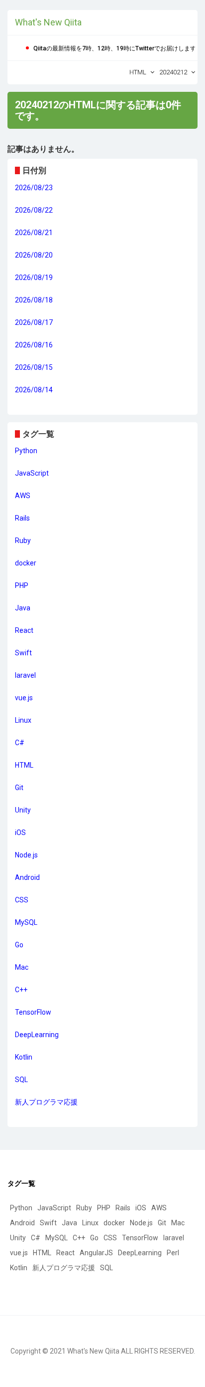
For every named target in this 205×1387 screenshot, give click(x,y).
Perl (173, 1253)
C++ (21, 990)
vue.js (24, 698)
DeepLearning (37, 1035)
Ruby (23, 541)
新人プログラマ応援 (46, 1102)
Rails (22, 518)
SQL (21, 1080)
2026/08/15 (34, 367)
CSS (21, 900)
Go (19, 945)
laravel (25, 675)
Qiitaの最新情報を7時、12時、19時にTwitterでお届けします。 (117, 48)
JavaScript (32, 473)
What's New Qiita (48, 22)
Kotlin (23, 1057)
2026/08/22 (34, 210)
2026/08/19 (34, 277)
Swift (23, 653)
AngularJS (96, 1253)
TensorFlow (33, 1012)
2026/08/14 (34, 390)
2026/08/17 (34, 322)
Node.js (26, 855)
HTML (24, 765)
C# (19, 743)
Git (19, 788)
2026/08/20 (34, 255)
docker (25, 563)
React (24, 630)
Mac (21, 967)
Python (26, 451)
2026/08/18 (34, 300)
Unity (23, 810)
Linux (23, 720)
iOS (20, 832)
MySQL (26, 922)
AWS (22, 496)
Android (27, 877)
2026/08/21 (34, 233)
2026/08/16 (34, 345)
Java (22, 608)
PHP (21, 585)
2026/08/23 (34, 188)
